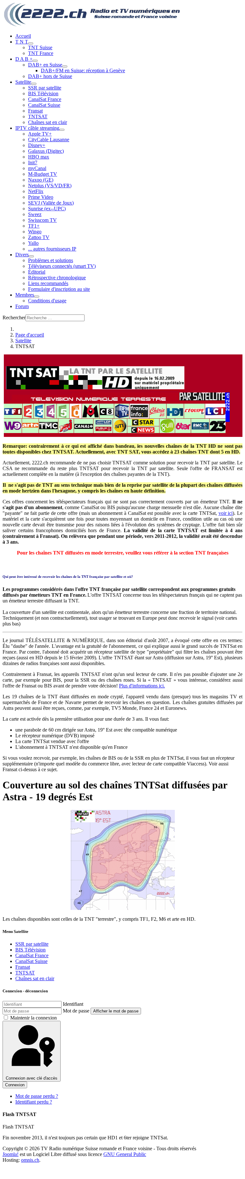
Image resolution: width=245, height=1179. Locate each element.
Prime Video (40, 197)
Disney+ (36, 145)
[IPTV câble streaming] (61, 130)
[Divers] (31, 256)
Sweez (34, 214)
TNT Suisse (40, 47)
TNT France (40, 53)
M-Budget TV (42, 174)
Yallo (33, 243)
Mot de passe (76, 1010)
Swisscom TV (42, 220)
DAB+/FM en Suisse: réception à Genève (83, 70)
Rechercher (14, 317)
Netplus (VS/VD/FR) (49, 185)
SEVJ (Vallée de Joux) (51, 203)
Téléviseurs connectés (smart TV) (62, 266)
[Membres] (36, 297)
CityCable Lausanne (48, 139)
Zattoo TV (38, 237)
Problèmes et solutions (50, 260)
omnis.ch (30, 1160)
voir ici (226, 513)
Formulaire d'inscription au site (59, 289)
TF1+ (34, 226)
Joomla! (11, 1154)
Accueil (23, 36)
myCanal (37, 168)
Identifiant (73, 1004)
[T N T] (30, 43)
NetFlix (35, 191)
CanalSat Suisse (44, 105)
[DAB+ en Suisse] (64, 66)
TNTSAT (38, 116)
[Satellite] (33, 84)
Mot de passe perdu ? (36, 1096)
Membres (24, 295)
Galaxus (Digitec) (46, 151)
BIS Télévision (43, 93)
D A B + (24, 59)
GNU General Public (124, 1154)
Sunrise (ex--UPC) (47, 208)
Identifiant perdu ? (33, 1102)
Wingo (34, 231)
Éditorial (36, 272)
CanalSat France (44, 99)
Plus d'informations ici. (142, 685)
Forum (22, 306)
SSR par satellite (44, 87)
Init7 (32, 162)
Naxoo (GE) (40, 179)
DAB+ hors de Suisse (50, 76)
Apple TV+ (40, 133)
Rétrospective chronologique (57, 277)
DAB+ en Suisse (45, 64)
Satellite (23, 82)
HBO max (38, 156)
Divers (22, 254)
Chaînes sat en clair (47, 122)
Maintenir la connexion (33, 1017)
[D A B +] (35, 61)
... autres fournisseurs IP (52, 249)
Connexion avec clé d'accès (31, 1078)
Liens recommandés (48, 283)
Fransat (35, 110)
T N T (21, 41)
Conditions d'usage (47, 300)
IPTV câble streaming (37, 128)
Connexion (15, 1084)
